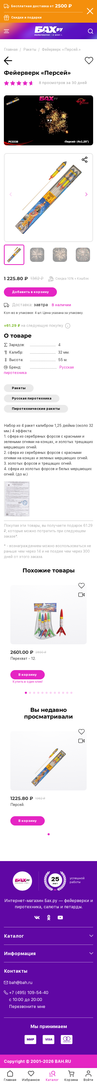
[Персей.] (48, 197)
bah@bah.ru (20, 982)
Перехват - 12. (23, 658)
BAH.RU (63, 1061)
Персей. (17, 805)
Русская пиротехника (31, 398)
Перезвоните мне (27, 1006)
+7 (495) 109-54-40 (28, 992)
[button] (12, 197)
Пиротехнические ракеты (36, 409)
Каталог (14, 936)
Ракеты (19, 388)
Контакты (15, 971)
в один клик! (28, 681)
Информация (20, 953)
